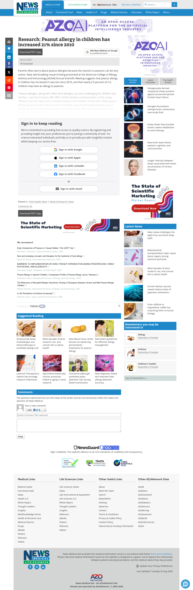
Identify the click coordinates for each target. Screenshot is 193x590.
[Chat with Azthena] (185, 583)
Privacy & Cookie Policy (110, 518)
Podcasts (22, 537)
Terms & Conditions (109, 514)
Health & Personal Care (29, 518)
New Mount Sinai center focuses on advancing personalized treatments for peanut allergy (81, 344)
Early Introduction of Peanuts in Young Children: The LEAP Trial (45, 248)
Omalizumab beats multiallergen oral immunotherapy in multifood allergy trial (27, 343)
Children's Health (147, 363)
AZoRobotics (144, 502)
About (102, 486)
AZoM (141, 486)
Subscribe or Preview (148, 337)
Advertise (103, 506)
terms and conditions (161, 553)
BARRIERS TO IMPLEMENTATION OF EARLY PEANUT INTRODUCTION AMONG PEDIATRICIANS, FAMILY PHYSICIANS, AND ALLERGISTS (65, 265)
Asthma (142, 349)
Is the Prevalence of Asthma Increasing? (35, 293)
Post (20, 436)
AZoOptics (143, 498)
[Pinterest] (9, 87)
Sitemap (103, 502)
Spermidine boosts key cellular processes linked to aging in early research (54, 378)
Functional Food (26, 490)
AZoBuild (142, 518)
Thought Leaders (26, 506)
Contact (102, 510)
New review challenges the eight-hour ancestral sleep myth (161, 235)
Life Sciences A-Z (67, 498)
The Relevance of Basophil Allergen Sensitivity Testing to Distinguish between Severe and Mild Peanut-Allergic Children (65, 284)
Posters (21, 533)
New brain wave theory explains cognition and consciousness (159, 145)
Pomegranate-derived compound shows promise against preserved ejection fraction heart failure (160, 93)
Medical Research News (62, 201)
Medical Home (53, 4)
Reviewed (28, 63)
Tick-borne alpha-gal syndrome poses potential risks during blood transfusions (80, 378)
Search (102, 494)
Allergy (141, 334)
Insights (22, 510)
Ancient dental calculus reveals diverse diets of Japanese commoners (159, 289)
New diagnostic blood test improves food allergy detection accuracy (106, 378)
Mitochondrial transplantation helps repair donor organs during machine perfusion (161, 255)
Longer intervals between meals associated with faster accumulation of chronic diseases (161, 165)
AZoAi (141, 526)
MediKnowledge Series (29, 514)
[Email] (9, 95)
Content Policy (106, 522)
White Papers (24, 502)
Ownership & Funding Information (116, 526)
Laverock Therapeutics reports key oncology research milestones (28, 376)
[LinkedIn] (9, 57)
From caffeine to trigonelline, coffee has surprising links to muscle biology (160, 309)
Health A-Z (23, 498)
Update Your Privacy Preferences (156, 566)
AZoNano (142, 490)
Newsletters (105, 498)
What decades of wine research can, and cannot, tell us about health (54, 343)
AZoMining (143, 510)
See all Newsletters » (136, 378)
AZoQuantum (145, 514)
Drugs (21, 526)
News (20, 494)
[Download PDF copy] (9, 41)
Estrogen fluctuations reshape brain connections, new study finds (161, 109)
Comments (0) (25, 206)
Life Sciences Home (77, 4)
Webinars (64, 514)
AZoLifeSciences (146, 522)
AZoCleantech (145, 494)
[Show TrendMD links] (119, 306)
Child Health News (38, 201)
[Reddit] (9, 80)
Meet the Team (106, 490)
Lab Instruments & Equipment (74, 494)
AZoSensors (144, 506)
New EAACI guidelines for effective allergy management (106, 341)
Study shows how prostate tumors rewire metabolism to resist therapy (160, 127)
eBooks (21, 530)
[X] (9, 72)
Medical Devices (26, 522)
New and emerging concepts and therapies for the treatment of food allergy (49, 256)
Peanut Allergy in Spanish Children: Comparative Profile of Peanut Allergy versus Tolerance (57, 275)
